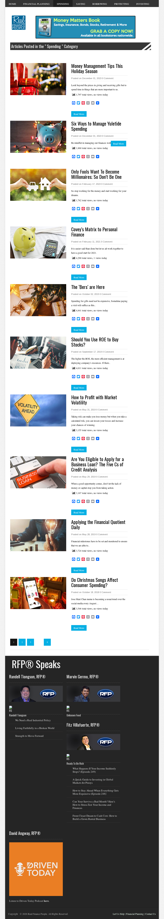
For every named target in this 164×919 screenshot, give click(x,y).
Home (12, 3)
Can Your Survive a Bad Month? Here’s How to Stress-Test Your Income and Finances (94, 805)
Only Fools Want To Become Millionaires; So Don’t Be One (96, 174)
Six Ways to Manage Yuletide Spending (96, 126)
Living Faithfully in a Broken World (34, 728)
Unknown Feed (74, 715)
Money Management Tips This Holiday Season (97, 68)
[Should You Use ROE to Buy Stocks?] (38, 353)
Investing (142, 3)
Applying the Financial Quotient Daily (98, 524)
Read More (79, 114)
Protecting (121, 3)
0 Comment (107, 78)
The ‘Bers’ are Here (88, 286)
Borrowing (99, 3)
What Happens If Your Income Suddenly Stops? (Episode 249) (94, 770)
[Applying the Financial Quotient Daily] (38, 535)
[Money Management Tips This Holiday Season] (38, 79)
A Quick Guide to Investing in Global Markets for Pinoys (93, 781)
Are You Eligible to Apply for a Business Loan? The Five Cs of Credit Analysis (97, 464)
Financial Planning (36, 3)
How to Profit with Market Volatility (94, 399)
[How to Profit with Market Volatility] (38, 410)
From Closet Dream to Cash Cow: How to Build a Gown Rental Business (95, 817)
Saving (80, 3)
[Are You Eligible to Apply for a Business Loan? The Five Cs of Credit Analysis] (38, 472)
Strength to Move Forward (29, 736)
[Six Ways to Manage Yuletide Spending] (38, 137)
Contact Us (150, 913)
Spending (63, 3)
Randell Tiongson (17, 715)
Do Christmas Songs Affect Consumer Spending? (94, 582)
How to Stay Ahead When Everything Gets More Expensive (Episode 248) (96, 792)
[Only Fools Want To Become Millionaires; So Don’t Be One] (38, 185)
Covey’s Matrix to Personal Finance (94, 231)
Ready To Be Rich (75, 763)
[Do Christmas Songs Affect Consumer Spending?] (38, 593)
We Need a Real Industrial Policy (33, 720)
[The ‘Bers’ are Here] (38, 300)
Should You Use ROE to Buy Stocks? (94, 342)
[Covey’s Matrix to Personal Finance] (38, 242)
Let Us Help (118, 913)
